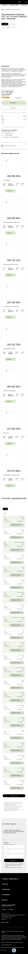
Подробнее (9, 190)
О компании (5, 894)
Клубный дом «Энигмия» (9, 130)
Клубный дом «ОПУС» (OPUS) (10, 264)
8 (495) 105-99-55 (7, 905)
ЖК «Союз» (6, 433)
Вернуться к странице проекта (13, 9)
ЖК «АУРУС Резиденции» (9, 390)
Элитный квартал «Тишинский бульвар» (11, 306)
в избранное (18, 98)
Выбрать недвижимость (10, 879)
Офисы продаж (5, 922)
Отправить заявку (15, 524)
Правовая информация (6, 944)
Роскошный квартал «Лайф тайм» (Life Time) (11, 222)
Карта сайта (3, 950)
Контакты (4, 900)
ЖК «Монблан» (7, 180)
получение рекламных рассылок (16, 867)
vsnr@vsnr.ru (3, 919)
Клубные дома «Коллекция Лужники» (11, 475)
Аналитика (6, 889)
